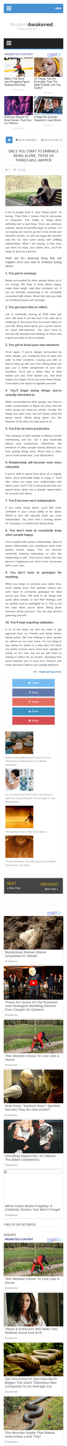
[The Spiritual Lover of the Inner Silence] (30, 817)
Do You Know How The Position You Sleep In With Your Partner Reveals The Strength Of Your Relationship (30, 798)
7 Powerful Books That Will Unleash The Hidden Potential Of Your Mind (30, 863)
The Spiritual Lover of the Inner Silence (26, 831)
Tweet (35, 682)
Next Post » (51, 889)
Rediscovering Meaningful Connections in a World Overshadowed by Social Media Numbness (28, 761)
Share (34, 692)
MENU (58, 8)
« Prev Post (13, 888)
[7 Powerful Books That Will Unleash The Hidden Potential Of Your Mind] (30, 846)
